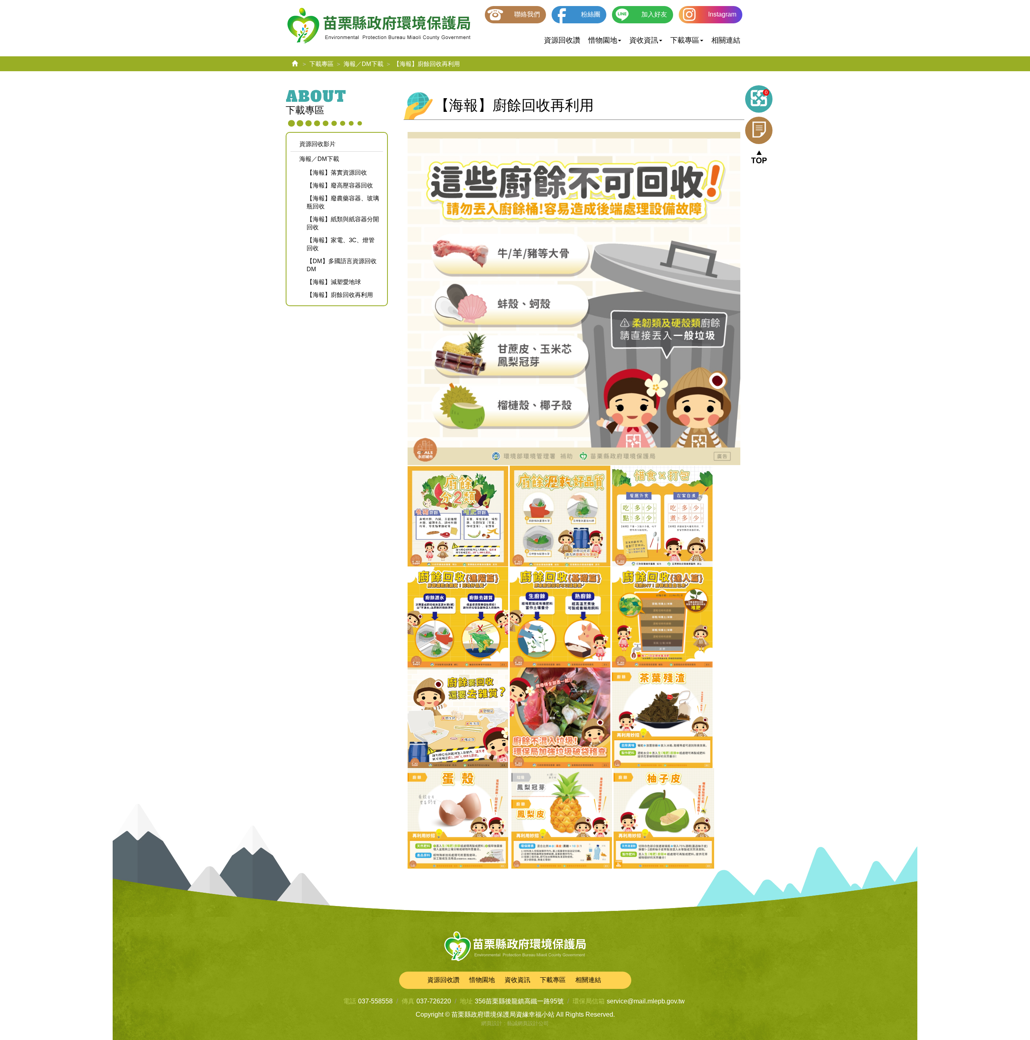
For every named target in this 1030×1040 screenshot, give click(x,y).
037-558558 (375, 1001)
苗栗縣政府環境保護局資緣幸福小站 (379, 26)
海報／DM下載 (363, 63)
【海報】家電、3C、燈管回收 (341, 244)
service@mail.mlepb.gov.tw (646, 1001)
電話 (349, 1001)
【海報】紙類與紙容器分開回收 (343, 223)
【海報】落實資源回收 (337, 172)
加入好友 (654, 14)
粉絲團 (590, 14)
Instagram (722, 14)
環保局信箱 (589, 1001)
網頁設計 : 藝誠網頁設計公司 (515, 1023)
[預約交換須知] (758, 130)
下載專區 (321, 63)
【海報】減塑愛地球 (334, 281)
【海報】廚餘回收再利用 (340, 294)
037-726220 (433, 1001)
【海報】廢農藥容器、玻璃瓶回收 (343, 202)
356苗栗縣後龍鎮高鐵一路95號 (519, 1001)
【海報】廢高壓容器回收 (340, 185)
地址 (466, 1001)
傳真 (408, 1001)
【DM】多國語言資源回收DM (342, 264)
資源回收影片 (317, 143)
